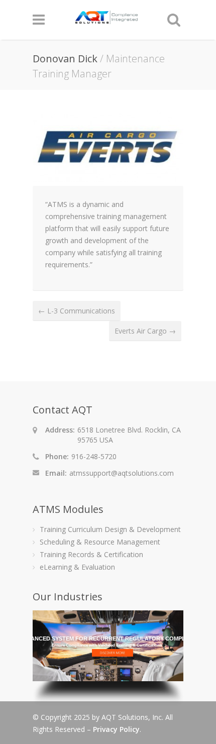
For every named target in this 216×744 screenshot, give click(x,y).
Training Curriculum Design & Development (110, 529)
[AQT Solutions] (106, 19)
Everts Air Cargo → (145, 331)
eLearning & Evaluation (77, 567)
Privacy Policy (116, 729)
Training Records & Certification (91, 554)
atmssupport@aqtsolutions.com (121, 473)
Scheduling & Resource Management (100, 542)
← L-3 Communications (76, 310)
